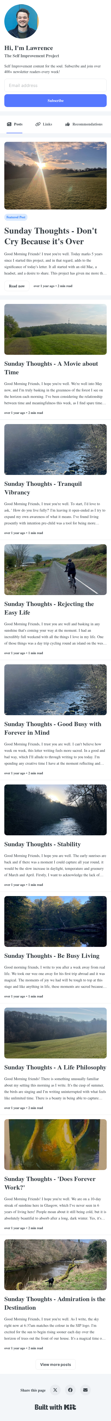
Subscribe (56, 100)
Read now (17, 286)
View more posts (55, 1364)
